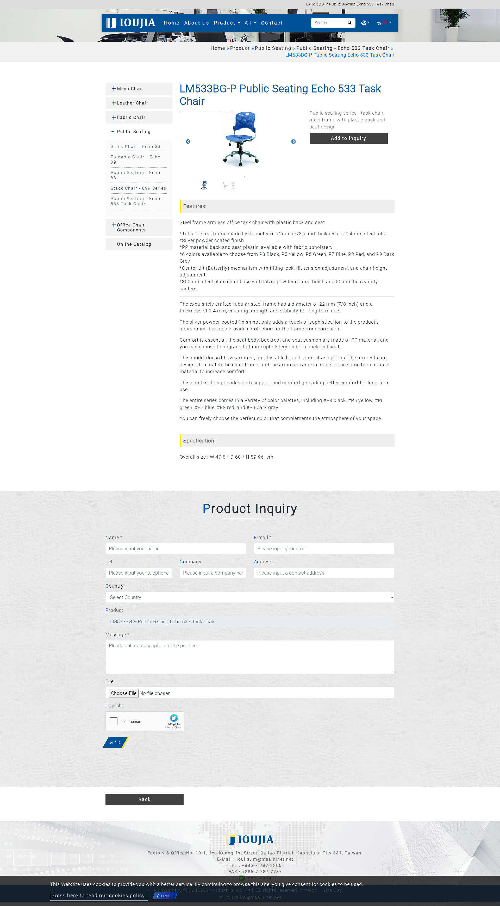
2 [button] (244, 176)
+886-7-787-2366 (262, 865)
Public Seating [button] (134, 131)
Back (145, 799)
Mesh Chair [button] (130, 88)
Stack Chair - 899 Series (138, 188)
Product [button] (226, 23)
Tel (108, 561)
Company (191, 561)
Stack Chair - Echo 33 (136, 146)
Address (263, 561)
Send (115, 742)
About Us (196, 23)
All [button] (249, 23)
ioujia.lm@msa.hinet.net (265, 859)
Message (117, 634)
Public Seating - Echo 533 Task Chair (343, 48)
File (109, 681)
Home (173, 23)
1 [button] (236, 176)
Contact (272, 23)
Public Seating (273, 48)
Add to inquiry (348, 138)
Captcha (115, 705)
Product (240, 48)
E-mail (263, 537)
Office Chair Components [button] (131, 227)
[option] (240, 142)
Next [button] (293, 141)
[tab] (138, 89)
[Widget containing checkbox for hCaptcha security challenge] (144, 721)
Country (116, 586)
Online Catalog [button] (134, 244)
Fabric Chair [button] (131, 117)
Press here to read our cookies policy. (99, 895)
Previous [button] (188, 141)
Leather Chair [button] (132, 103)
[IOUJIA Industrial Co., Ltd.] (132, 23)
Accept (163, 895)
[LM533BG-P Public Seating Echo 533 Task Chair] (240, 142)
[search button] (348, 24)
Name (114, 537)
